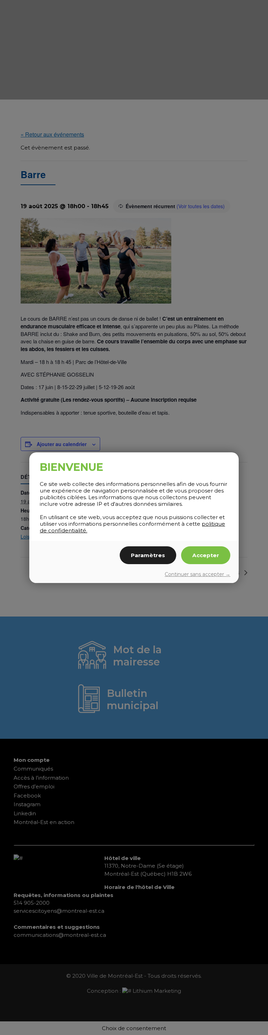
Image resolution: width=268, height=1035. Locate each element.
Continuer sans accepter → (197, 574)
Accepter (205, 555)
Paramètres (148, 555)
